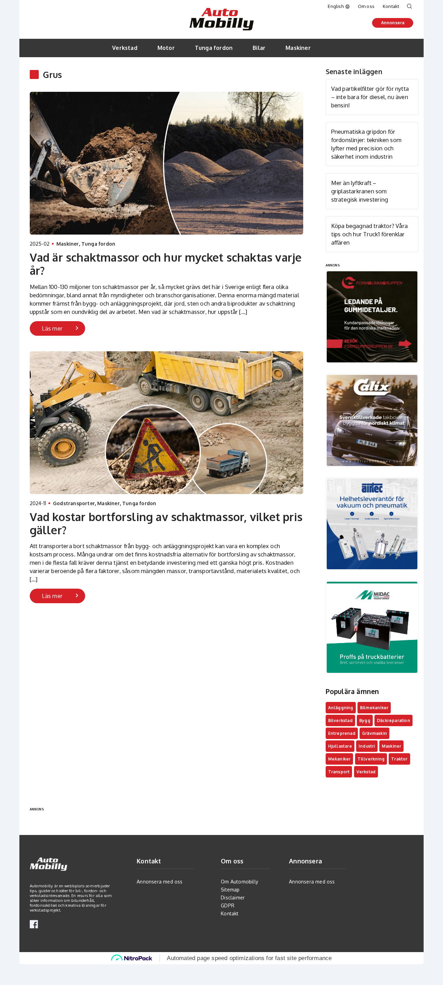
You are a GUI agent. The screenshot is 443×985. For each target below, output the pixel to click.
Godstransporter (74, 503)
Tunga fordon (214, 47)
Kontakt (391, 6)
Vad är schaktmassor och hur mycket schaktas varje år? (166, 264)
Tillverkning (371, 759)
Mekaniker (339, 759)
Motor (166, 47)
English (335, 6)
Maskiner (298, 47)
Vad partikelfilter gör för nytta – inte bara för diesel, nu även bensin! (370, 97)
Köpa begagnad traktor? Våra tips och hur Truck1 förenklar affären (369, 234)
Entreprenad (341, 733)
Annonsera (393, 22)
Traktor (399, 759)
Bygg (364, 720)
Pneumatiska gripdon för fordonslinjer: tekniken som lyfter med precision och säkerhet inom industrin (366, 144)
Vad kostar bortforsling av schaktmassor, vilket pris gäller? (166, 523)
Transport (339, 771)
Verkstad (124, 47)
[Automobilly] (221, 11)
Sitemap (230, 889)
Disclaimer (233, 897)
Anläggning (340, 707)
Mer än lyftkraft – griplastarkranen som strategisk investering (359, 191)
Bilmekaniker (374, 707)
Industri (367, 746)
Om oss (366, 6)
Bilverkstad (340, 720)
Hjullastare (340, 746)
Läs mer (52, 328)
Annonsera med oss (159, 882)
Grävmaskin (374, 733)
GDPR (227, 905)
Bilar (259, 47)
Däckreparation (393, 720)
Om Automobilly (239, 882)
